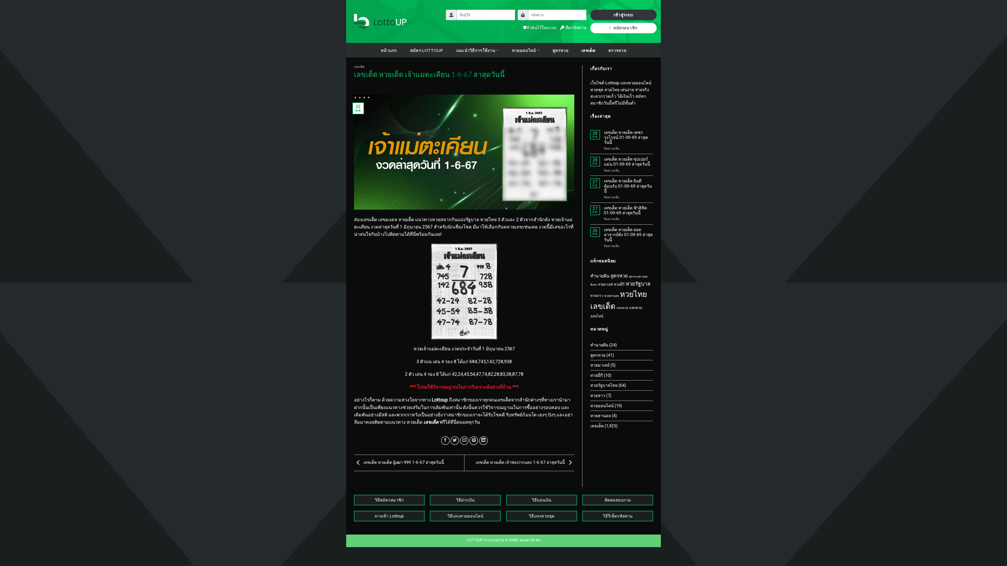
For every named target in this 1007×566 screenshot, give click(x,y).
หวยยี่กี (619, 284)
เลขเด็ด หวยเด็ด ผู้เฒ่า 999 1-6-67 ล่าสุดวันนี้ (403, 462)
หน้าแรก (389, 50)
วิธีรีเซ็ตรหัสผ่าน (618, 516)
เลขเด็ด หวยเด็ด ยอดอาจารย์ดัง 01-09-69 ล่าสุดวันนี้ (628, 234)
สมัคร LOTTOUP (426, 50)
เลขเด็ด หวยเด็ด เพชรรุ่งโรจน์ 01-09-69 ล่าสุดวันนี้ (626, 137)
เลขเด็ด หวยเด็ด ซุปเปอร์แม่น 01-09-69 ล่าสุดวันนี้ (627, 162)
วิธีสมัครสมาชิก (389, 500)
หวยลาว (596, 296)
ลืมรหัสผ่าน (575, 27)
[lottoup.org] (380, 21)
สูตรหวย (560, 50)
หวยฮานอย (611, 296)
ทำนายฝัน (599, 276)
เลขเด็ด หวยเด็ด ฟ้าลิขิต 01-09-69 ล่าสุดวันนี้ (625, 210)
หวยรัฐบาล (638, 284)
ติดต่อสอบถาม (618, 500)
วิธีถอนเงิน (541, 500)
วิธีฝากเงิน (465, 500)
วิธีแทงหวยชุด (541, 516)
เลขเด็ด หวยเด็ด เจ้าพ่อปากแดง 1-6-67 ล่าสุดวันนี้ (521, 462)
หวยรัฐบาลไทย (604, 385)
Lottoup (440, 399)
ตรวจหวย (617, 50)
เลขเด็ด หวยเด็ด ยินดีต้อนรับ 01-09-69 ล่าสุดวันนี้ (628, 185)
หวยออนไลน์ (602, 405)
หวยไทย (633, 294)
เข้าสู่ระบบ (623, 14)
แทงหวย (622, 308)
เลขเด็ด (588, 50)
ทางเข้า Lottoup (389, 516)
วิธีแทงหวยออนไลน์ (465, 516)
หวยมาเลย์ (605, 284)
